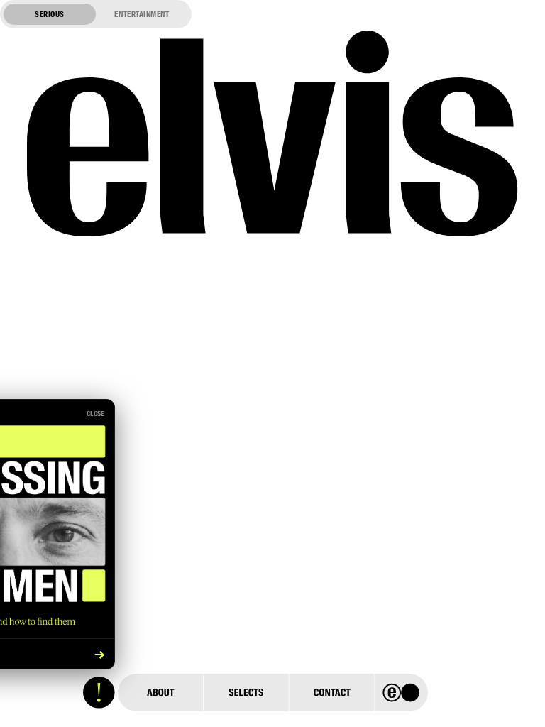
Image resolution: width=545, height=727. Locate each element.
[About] (160, 692)
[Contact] (331, 692)
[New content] (99, 693)
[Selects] (245, 692)
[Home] (401, 692)
